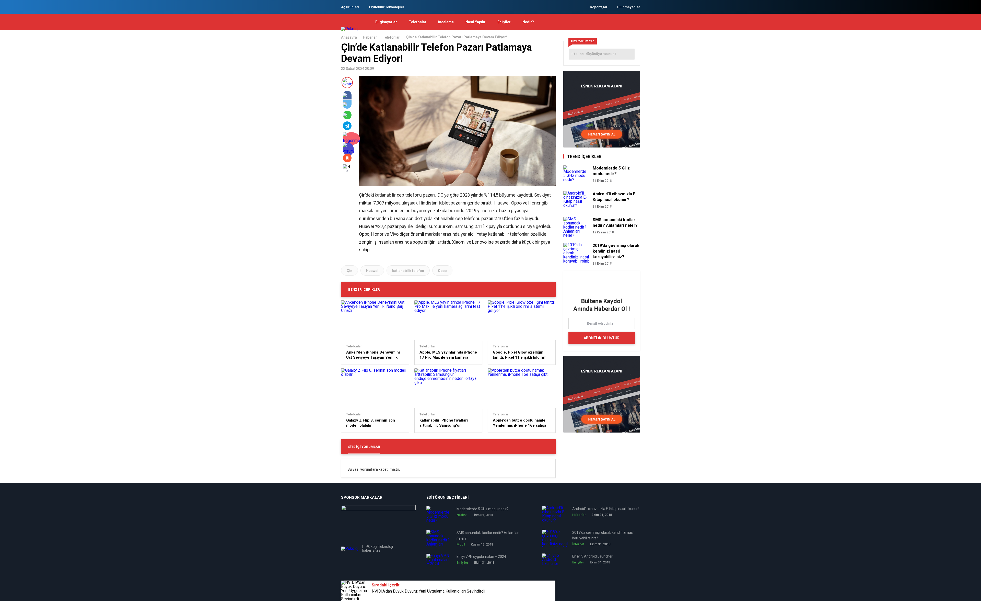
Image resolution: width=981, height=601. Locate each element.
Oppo (442, 271)
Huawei (372, 271)
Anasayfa (349, 37)
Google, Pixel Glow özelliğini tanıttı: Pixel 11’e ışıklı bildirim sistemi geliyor (519, 355)
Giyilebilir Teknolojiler (386, 7)
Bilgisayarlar (386, 22)
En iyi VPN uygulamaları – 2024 (481, 556)
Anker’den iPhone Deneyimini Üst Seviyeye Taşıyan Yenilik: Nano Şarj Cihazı (373, 355)
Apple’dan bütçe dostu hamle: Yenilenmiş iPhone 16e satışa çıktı (519, 423)
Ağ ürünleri (350, 7)
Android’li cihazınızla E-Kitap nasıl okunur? (615, 196)
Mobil (461, 544)
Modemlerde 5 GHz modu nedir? (611, 171)
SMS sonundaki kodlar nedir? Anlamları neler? (615, 222)
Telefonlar (417, 22)
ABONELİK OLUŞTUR (602, 338)
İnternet (578, 544)
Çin (349, 271)
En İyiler (504, 22)
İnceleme (446, 22)
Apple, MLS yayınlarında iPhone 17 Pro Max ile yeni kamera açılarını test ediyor (448, 355)
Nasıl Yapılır (475, 22)
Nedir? (528, 22)
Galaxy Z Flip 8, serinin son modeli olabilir (370, 423)
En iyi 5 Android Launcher (592, 556)
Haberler (370, 37)
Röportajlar (598, 7)
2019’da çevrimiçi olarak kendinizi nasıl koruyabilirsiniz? (616, 251)
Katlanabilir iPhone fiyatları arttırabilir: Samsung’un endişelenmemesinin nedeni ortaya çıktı (445, 423)
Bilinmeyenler (628, 7)
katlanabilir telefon (408, 271)
